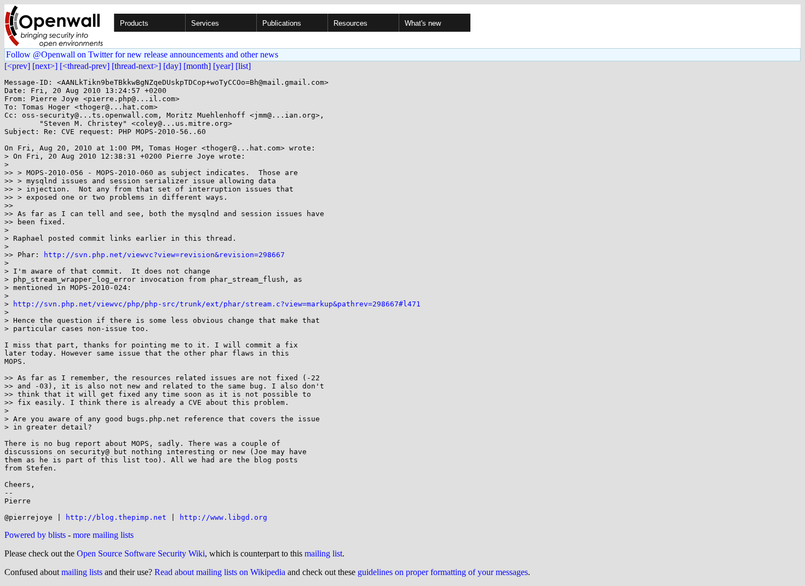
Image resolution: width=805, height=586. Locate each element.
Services (205, 23)
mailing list (323, 553)
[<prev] (17, 66)
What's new (423, 23)
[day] (172, 66)
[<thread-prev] (85, 66)
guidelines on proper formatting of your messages (443, 572)
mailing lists (81, 572)
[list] (243, 66)
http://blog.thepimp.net (116, 517)
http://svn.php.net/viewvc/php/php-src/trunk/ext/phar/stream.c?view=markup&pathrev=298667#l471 (217, 304)
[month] (197, 66)
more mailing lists (103, 534)
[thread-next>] (136, 66)
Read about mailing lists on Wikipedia (219, 572)
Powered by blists (35, 534)
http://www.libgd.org (223, 517)
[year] (223, 66)
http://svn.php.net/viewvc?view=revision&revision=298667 (164, 255)
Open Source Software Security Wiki (141, 553)
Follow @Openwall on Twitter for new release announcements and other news (142, 54)
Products (134, 23)
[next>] (45, 66)
